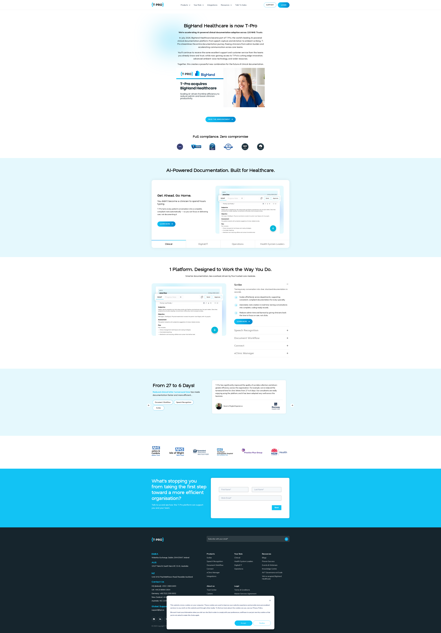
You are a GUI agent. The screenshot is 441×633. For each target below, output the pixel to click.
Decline (262, 623)
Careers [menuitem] (210, 593)
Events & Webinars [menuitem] (269, 565)
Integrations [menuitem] (212, 5)
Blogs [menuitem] (264, 557)
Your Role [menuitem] (197, 5)
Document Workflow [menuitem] (215, 565)
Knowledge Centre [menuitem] (269, 569)
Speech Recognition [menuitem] (215, 561)
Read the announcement (219, 119)
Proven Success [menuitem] (268, 561)
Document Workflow (247, 338)
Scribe (238, 284)
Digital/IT (203, 243)
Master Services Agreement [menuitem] (245, 593)
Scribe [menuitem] (209, 557)
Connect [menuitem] (210, 569)
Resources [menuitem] (225, 5)
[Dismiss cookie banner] (270, 600)
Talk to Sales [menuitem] (241, 5)
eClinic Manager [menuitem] (213, 572)
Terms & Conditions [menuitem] (242, 590)
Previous (148, 405)
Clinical (168, 243)
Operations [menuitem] (238, 569)
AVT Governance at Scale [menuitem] (272, 572)
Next (292, 405)
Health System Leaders (272, 243)
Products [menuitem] (184, 5)
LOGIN (283, 5)
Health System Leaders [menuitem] (243, 561)
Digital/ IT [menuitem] (238, 565)
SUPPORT (270, 5)
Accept (243, 623)
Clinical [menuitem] (237, 557)
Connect (239, 345)
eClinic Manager (244, 353)
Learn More (165, 224)
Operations (237, 243)
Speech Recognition (246, 330)
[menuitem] (154, 619)
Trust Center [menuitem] (211, 590)
